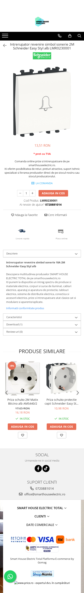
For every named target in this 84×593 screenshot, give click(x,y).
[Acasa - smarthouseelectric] (42, 22)
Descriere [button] (12, 253)
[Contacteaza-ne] (59, 36)
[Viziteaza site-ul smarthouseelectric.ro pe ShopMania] (42, 574)
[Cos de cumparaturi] (69, 36)
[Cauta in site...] (79, 36)
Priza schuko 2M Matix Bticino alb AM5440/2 (22, 401)
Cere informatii (57, 215)
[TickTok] (46, 468)
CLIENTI (40, 516)
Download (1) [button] (14, 324)
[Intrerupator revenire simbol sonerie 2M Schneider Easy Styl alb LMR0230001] (42, 101)
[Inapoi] (3, 45)
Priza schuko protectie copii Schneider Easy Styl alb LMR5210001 (61, 401)
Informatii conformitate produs (25, 308)
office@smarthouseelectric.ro (44, 494)
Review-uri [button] (14, 331)
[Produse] (5, 37)
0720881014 (44, 488)
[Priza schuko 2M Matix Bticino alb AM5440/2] (22, 378)
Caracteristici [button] (14, 317)
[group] (42, 101)
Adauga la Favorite (26, 215)
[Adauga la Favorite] (22, 435)
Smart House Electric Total (40, 508)
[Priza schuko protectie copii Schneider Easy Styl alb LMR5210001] (61, 378)
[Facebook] (38, 468)
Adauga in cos (53, 193)
